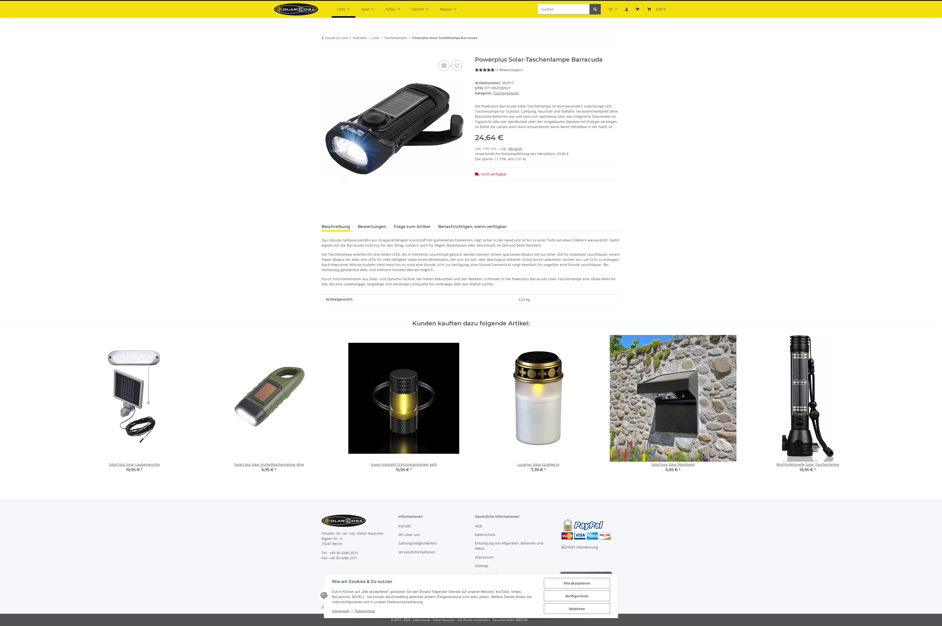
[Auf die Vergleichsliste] (444, 65)
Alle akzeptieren (576, 583)
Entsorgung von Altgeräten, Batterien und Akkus (509, 546)
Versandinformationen (416, 552)
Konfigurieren (577, 596)
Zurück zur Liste (336, 38)
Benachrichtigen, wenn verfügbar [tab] (472, 226)
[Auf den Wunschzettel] (456, 65)
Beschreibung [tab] (336, 226)
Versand (515, 148)
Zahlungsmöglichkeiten (417, 543)
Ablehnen (577, 609)
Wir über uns (409, 534)
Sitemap (481, 565)
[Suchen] (595, 9)
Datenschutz (365, 611)
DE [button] (611, 9)
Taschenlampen (506, 93)
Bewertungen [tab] (372, 226)
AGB (478, 526)
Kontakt (404, 526)
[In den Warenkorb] (325, 53)
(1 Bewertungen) (509, 69)
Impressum (341, 611)
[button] (626, 9)
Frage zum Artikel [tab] (412, 226)
